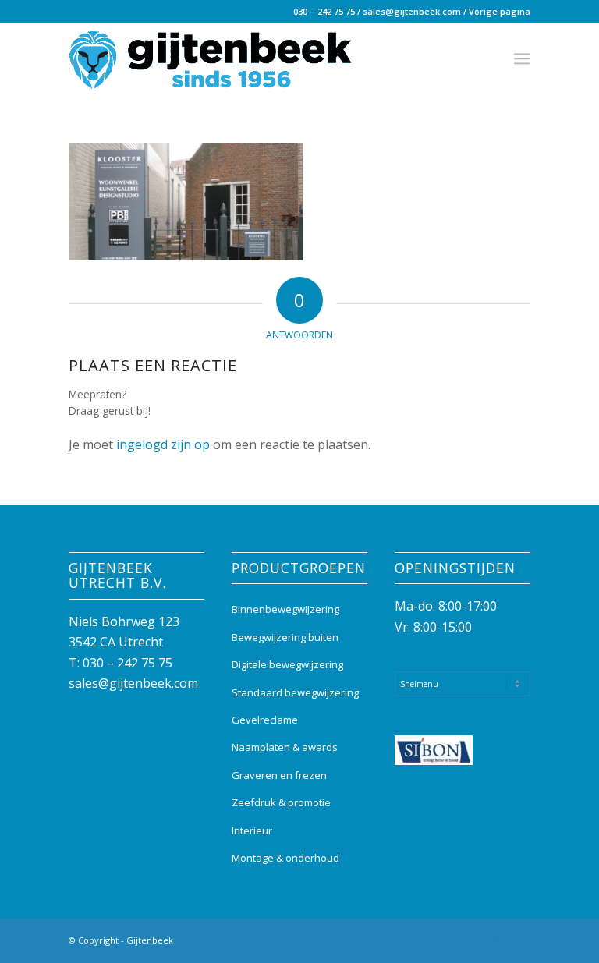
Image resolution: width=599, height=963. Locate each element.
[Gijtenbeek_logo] (211, 58)
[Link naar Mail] (518, 938)
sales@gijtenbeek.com (412, 11)
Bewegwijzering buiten (285, 637)
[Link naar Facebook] (472, 938)
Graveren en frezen (279, 775)
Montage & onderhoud (285, 858)
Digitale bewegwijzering (287, 664)
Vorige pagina (499, 11)
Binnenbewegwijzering (285, 609)
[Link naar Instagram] (495, 938)
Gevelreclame (265, 720)
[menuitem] (522, 58)
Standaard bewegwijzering (295, 692)
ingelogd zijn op (163, 444)
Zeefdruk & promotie (281, 802)
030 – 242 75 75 (324, 11)
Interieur (252, 830)
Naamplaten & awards (285, 747)
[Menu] (522, 58)
